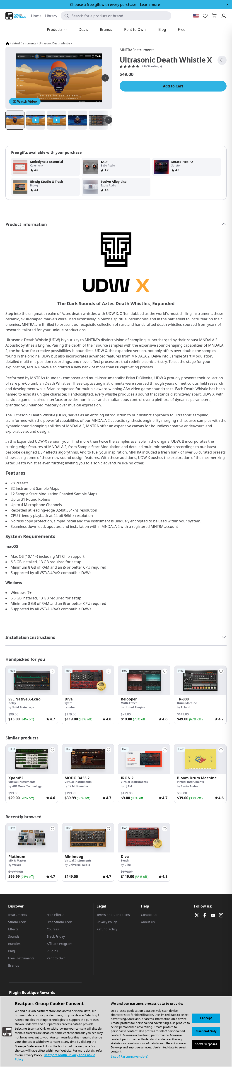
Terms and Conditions (113, 915)
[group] (31, 695)
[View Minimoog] (88, 837)
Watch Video (27, 101)
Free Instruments (21, 958)
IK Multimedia (78, 786)
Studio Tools (17, 922)
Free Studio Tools (59, 922)
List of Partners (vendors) (129, 1057)
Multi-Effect (129, 703)
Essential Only (206, 1031)
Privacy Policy (107, 922)
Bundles (14, 943)
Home (36, 15)
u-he (71, 707)
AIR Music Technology (27, 786)
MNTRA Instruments (137, 49)
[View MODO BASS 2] (88, 759)
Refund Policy (107, 929)
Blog (11, 951)
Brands (13, 965)
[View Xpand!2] (32, 759)
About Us (148, 922)
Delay (12, 703)
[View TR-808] (200, 680)
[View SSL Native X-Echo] (32, 680)
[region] (116, 1031)
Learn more (150, 4)
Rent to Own (56, 958)
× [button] (227, 4)
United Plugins (135, 707)
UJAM (128, 786)
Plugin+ (52, 951)
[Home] (7, 43)
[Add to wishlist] (222, 60)
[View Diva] (88, 680)
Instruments (17, 915)
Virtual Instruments (24, 43)
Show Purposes (206, 1044)
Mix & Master (17, 860)
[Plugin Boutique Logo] (15, 15)
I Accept (206, 1018)
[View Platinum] (32, 837)
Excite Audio (189, 786)
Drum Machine (187, 703)
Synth (68, 703)
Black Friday (56, 936)
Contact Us (149, 915)
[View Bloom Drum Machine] (200, 759)
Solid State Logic (23, 707)
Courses (53, 929)
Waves (16, 865)
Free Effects (55, 915)
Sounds (13, 936)
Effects (13, 929)
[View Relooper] (144, 680)
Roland (185, 707)
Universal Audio (79, 865)
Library (51, 15)
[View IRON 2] (144, 759)
